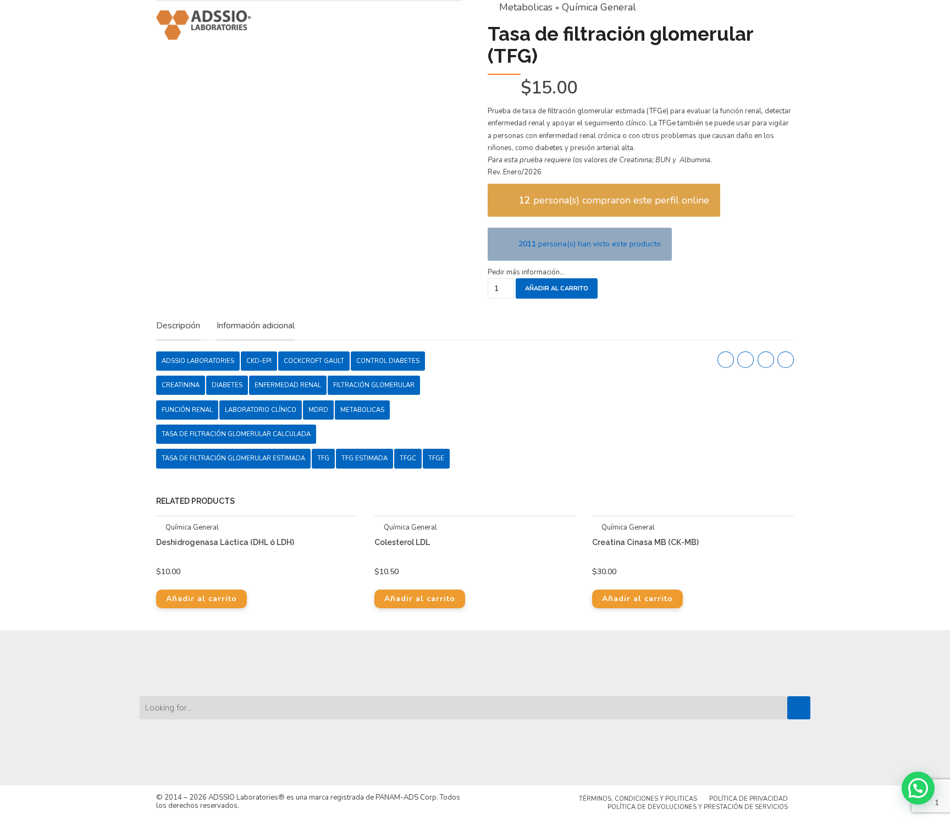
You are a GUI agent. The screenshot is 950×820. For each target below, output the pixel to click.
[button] (918, 788)
